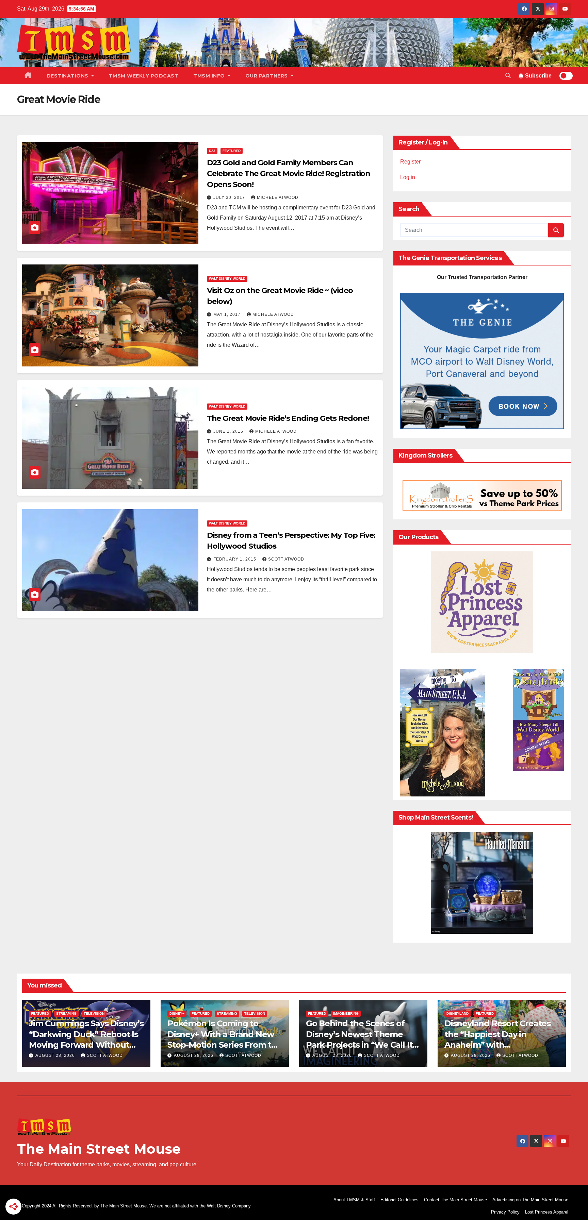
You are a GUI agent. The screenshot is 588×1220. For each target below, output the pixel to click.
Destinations (68, 76)
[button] (508, 76)
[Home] (28, 75)
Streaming (66, 1013)
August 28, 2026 (55, 1055)
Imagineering (346, 1013)
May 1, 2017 (227, 314)
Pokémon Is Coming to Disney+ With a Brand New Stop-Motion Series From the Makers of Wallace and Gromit (224, 1044)
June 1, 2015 (229, 431)
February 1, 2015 (235, 559)
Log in (407, 177)
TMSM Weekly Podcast (144, 76)
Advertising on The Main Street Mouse (530, 1199)
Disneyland (457, 1013)
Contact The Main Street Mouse (455, 1199)
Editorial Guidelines (399, 1199)
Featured (232, 151)
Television (94, 1013)
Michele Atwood (277, 197)
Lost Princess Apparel (546, 1212)
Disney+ (176, 1013)
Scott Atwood (286, 559)
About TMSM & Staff (354, 1199)
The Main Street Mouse (99, 1148)
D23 (212, 151)
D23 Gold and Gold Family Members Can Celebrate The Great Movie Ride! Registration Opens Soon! (289, 173)
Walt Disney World (227, 278)
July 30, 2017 (229, 197)
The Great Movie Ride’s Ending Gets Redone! (288, 418)
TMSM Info (209, 76)
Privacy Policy (505, 1212)
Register (410, 162)
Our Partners (267, 76)
